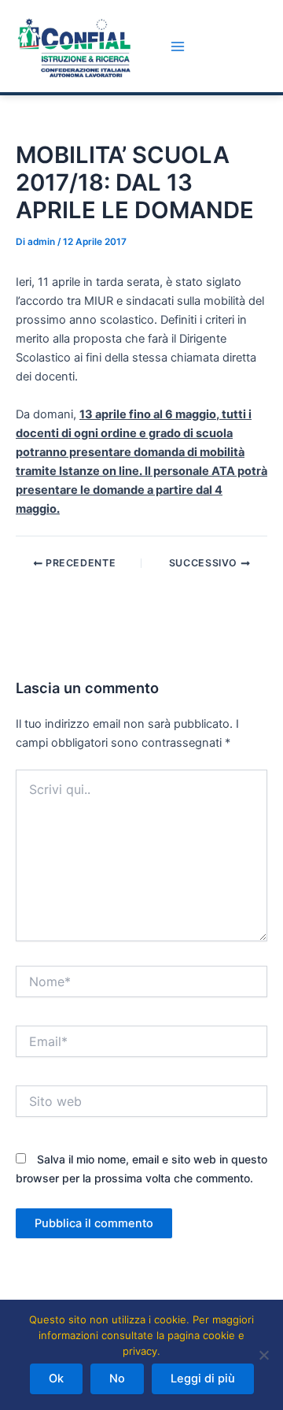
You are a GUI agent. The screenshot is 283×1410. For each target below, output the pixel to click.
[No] (263, 1355)
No (117, 1378)
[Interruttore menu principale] (177, 46)
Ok (56, 1378)
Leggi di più (203, 1378)
